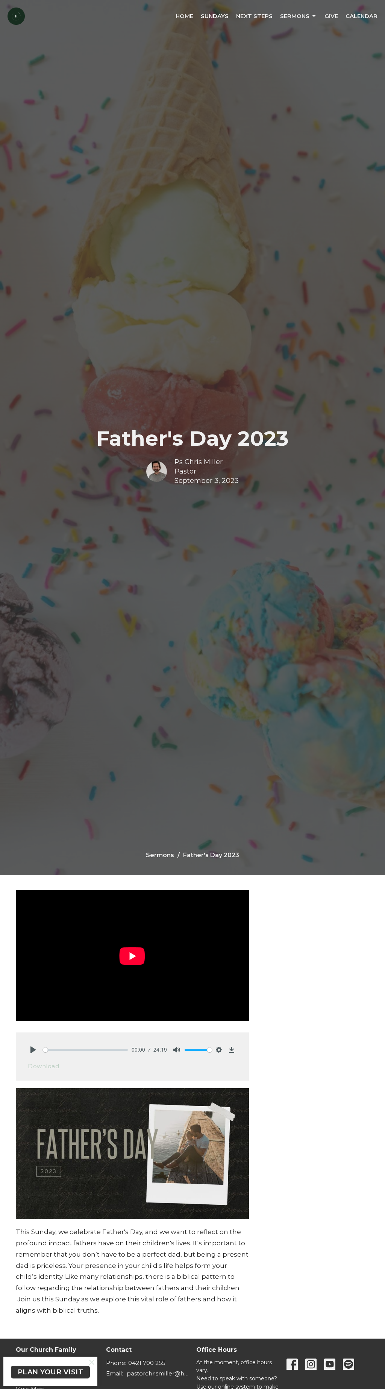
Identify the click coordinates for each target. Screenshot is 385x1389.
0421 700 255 (146, 1362)
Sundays (215, 16)
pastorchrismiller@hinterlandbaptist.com (158, 1373)
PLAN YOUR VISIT (50, 1372)
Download (43, 1066)
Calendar (361, 16)
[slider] (85, 1050)
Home (184, 16)
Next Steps (254, 16)
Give (331, 16)
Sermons (294, 16)
